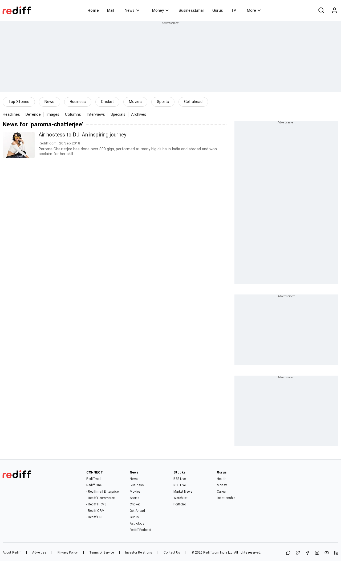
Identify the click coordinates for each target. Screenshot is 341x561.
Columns (73, 114)
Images (53, 114)
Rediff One (94, 485)
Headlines (11, 114)
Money (158, 10)
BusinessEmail (191, 10)
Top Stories (18, 101)
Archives (139, 114)
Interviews (96, 114)
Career (221, 491)
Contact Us (172, 552)
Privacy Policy (68, 552)
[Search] (321, 10)
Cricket (107, 101)
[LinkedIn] (336, 553)
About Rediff (12, 552)
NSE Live (179, 485)
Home (93, 10)
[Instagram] (317, 553)
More (251, 10)
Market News (182, 491)
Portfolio (179, 504)
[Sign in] (334, 10)
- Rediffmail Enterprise (102, 491)
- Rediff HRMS (96, 504)
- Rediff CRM (95, 511)
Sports (163, 101)
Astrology (137, 523)
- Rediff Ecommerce (100, 498)
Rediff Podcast (140, 530)
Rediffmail (94, 479)
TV (233, 10)
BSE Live (179, 479)
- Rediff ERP (94, 517)
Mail (110, 10)
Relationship (226, 498)
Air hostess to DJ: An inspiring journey (82, 135)
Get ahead (193, 101)
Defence (33, 114)
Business (78, 101)
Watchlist (180, 498)
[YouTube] (326, 553)
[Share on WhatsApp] (288, 553)
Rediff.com (211, 552)
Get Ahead (137, 511)
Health (221, 479)
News (130, 10)
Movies (135, 101)
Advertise (39, 552)
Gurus (217, 10)
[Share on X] (298, 553)
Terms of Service (101, 552)
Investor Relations (138, 552)
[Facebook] (307, 553)
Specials (118, 114)
